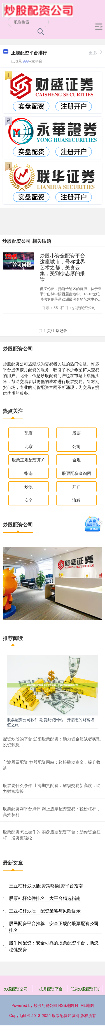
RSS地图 (66, 1005)
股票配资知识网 (65, 1015)
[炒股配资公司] (37, 9)
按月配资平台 (51, 988)
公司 (76, 446)
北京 (28, 446)
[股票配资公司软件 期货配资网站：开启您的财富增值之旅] (52, 684)
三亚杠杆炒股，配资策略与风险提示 (45, 910)
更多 (92, 52)
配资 (28, 433)
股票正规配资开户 (28, 460)
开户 (76, 486)
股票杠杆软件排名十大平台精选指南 (45, 898)
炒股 (28, 486)
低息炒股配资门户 (86, 988)
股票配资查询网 (76, 473)
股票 (76, 433)
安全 (28, 500)
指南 (28, 473)
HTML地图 (84, 1005)
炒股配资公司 (16, 988)
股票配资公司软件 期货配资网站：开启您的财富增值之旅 (50, 722)
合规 (76, 460)
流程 (76, 500)
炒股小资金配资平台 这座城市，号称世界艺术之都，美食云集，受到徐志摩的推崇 (62, 267)
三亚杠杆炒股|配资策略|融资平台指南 (46, 885)
